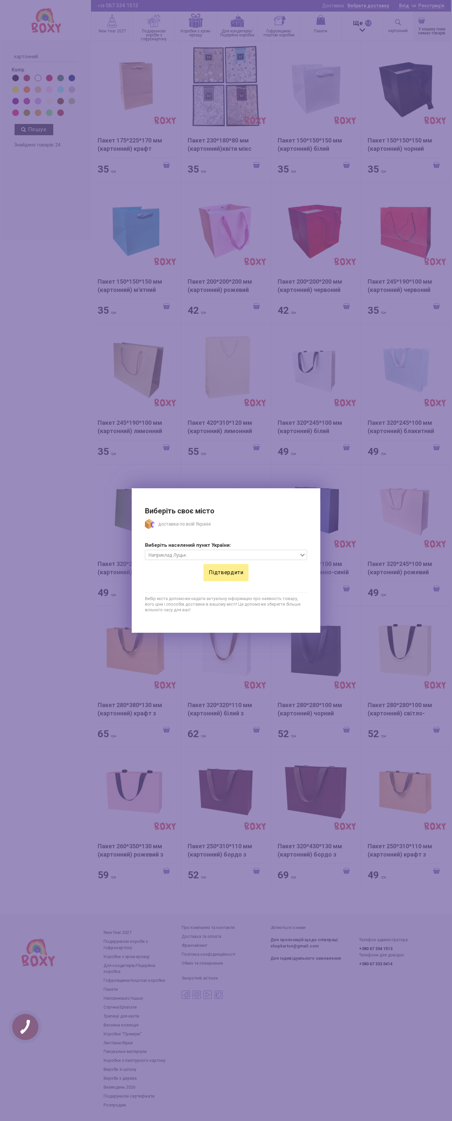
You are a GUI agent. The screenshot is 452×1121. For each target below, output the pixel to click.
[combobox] (222, 555)
